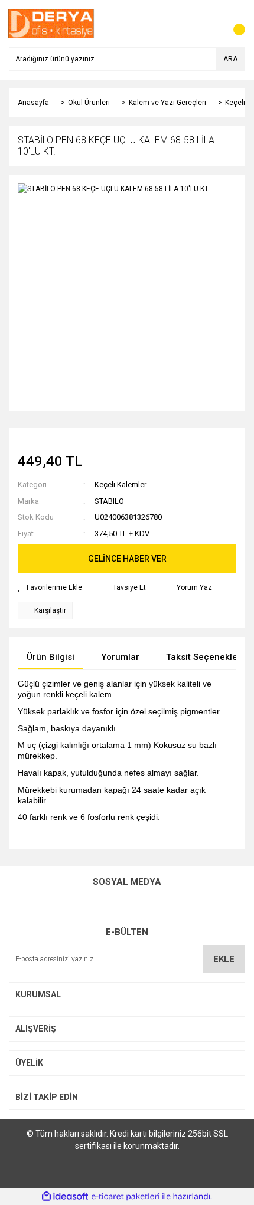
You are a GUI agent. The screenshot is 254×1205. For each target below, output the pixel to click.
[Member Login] (210, 23)
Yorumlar (120, 657)
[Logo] (51, 23)
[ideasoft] (65, 1196)
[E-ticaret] (125, 1196)
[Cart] (233, 23)
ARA (230, 59)
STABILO (109, 501)
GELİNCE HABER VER (127, 558)
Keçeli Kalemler (120, 484)
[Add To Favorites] (50, 587)
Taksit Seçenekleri (204, 657)
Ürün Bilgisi (50, 657)
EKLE (224, 959)
